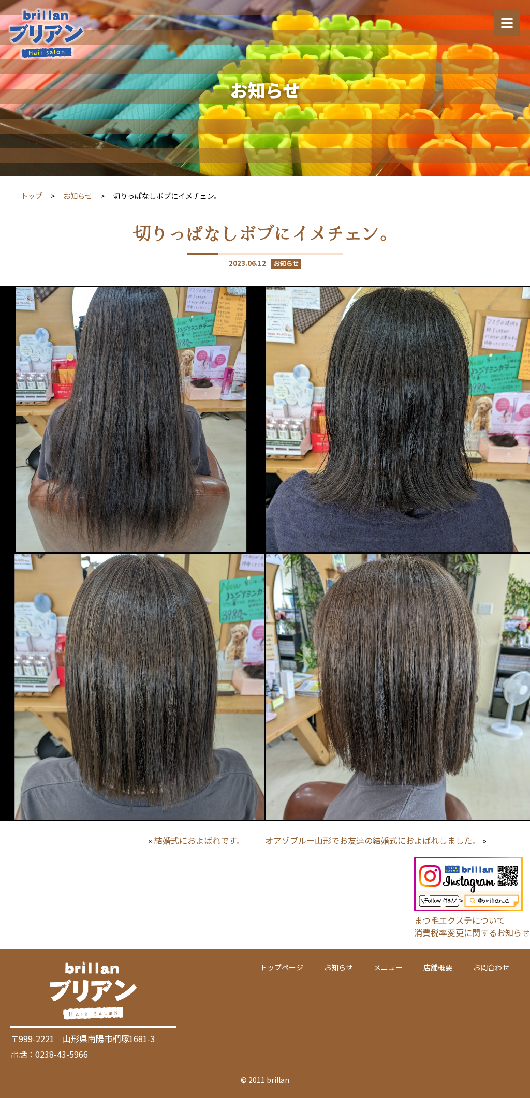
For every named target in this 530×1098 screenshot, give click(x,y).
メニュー (388, 967)
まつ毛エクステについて (459, 920)
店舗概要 (437, 967)
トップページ (281, 967)
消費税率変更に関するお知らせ (472, 932)
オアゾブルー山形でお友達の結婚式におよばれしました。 (372, 840)
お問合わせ (491, 967)
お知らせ (77, 195)
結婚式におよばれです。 (199, 840)
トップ (31, 195)
